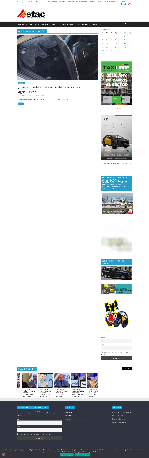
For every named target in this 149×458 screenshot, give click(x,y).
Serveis (54, 24)
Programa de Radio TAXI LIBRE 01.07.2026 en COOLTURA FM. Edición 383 (39, 393)
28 (107, 51)
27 (103, 51)
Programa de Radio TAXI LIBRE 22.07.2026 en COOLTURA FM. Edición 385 (88, 393)
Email (102, 345)
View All (127, 369)
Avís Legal (68, 412)
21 (107, 47)
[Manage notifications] (3, 454)
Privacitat (68, 416)
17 (120, 43)
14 (107, 43)
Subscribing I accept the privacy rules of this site (115, 353)
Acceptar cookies (67, 455)
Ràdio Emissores (83, 24)
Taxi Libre (21, 24)
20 (103, 47)
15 (111, 43)
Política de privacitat (82, 455)
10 (120, 40)
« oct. (102, 56)
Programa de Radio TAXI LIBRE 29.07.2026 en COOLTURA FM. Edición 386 (72, 2)
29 (111, 51)
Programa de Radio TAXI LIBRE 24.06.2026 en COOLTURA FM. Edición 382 (56, 393)
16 (116, 43)
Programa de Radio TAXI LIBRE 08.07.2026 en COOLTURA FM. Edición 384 (23, 393)
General (21, 83)
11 (125, 40)
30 (116, 51)
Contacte (96, 24)
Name (103, 337)
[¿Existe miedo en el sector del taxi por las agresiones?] (57, 36)
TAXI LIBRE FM (34, 24)
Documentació (67, 24)
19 (129, 43)
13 (103, 43)
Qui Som (45, 24)
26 (129, 47)
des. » (107, 56)
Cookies (68, 419)
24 (120, 47)
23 (116, 47)
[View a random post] (130, 24)
